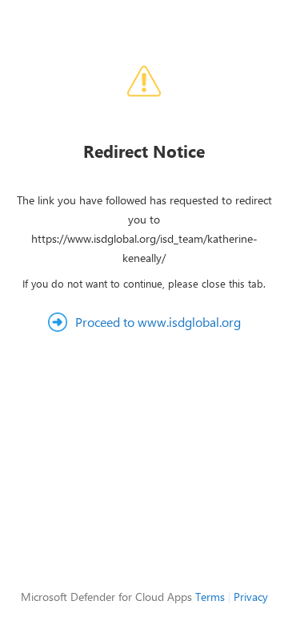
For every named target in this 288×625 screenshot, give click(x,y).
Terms (210, 596)
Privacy (251, 596)
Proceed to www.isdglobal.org (158, 321)
